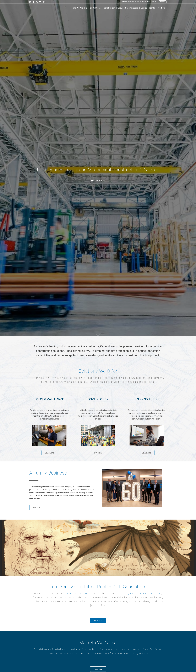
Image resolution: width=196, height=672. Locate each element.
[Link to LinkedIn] (30, 1)
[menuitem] (136, 1)
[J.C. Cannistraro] (36, 8)
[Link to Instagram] (43, 1)
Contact (162, 2)
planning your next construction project (139, 593)
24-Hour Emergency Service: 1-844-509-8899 (135, 2)
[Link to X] (37, 1)
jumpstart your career (75, 593)
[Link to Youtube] (40, 1)
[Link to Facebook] (33, 1)
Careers (154, 2)
